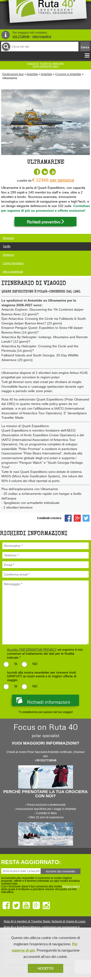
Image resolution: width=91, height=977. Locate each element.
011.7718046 (21, 36)
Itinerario (8, 238)
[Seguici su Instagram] (46, 905)
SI (15, 664)
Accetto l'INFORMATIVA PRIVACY (32, 649)
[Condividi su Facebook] (68, 518)
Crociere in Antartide (68, 74)
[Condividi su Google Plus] (77, 518)
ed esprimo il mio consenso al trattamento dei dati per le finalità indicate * (45, 653)
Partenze (8, 255)
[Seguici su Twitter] (16, 905)
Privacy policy (71, 886)
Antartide (32, 74)
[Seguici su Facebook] (6, 905)
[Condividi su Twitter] (86, 518)
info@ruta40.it (41, 36)
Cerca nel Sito (6, 47)
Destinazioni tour (13, 74)
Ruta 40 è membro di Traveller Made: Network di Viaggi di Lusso (44, 921)
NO (34, 664)
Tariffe (6, 246)
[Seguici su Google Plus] (36, 905)
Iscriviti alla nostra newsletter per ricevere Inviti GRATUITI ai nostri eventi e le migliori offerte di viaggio (41, 676)
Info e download (13, 271)
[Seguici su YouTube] (26, 905)
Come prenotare (13, 263)
